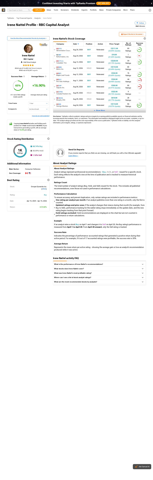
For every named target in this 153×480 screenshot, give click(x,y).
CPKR (60, 92)
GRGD (44, 189)
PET (59, 79)
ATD (59, 48)
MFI (59, 73)
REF (59, 55)
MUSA (60, 98)
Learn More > (73, 156)
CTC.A (60, 61)
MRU (60, 67)
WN (59, 104)
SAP (59, 85)
